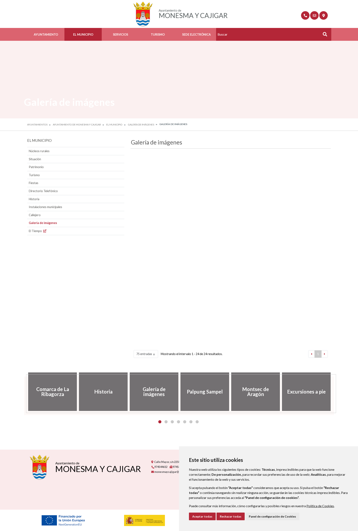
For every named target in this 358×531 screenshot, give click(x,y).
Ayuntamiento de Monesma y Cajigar (77, 124)
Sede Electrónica (196, 34)
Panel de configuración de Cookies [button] (272, 516)
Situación (35, 159)
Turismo (158, 34)
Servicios (120, 34)
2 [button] (166, 421)
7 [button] (197, 421)
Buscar (323, 35)
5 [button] (184, 421)
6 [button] (190, 421)
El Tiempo (35, 231)
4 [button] (178, 421)
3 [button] (172, 421)
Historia (34, 199)
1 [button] (159, 421)
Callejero (35, 215)
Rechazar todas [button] (230, 516)
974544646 (179, 466)
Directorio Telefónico (43, 191)
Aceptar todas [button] (202, 516)
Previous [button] (24, 392)
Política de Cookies (320, 506)
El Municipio (83, 34)
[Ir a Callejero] (323, 15)
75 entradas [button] (144, 354)
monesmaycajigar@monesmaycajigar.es (179, 471)
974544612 (160, 466)
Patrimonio (36, 167)
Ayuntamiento (46, 34)
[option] (52, 391)
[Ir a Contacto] (314, 15)
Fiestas (33, 183)
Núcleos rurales (39, 151)
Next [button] (334, 392)
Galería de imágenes (141, 124)
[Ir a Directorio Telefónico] (305, 15)
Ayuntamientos (37, 124)
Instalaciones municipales (45, 207)
